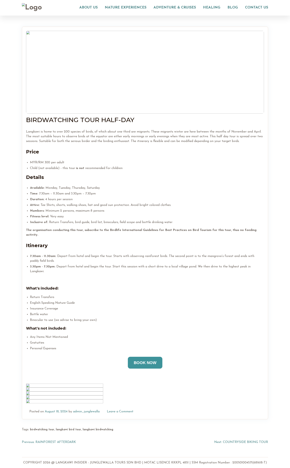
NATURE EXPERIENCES (125, 7)
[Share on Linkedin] (261, 411)
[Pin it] (257, 411)
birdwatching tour (42, 429)
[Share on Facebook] (247, 411)
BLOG (232, 7)
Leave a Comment (120, 411)
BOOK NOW (145, 363)
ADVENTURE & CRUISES (174, 7)
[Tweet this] (252, 411)
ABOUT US (88, 7)
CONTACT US (256, 7)
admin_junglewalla (86, 411)
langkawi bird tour (68, 429)
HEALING (211, 7)
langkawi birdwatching (98, 429)
